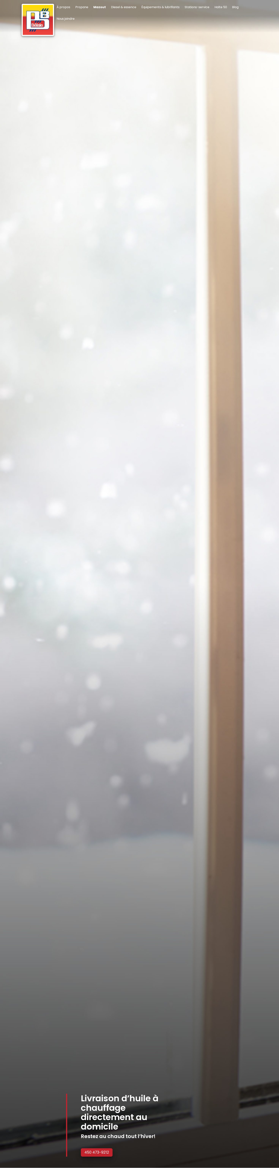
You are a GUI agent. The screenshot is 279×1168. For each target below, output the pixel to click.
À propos (63, 7)
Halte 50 (220, 7)
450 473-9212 (96, 1152)
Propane (81, 7)
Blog (235, 7)
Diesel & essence (123, 7)
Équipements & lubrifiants (160, 7)
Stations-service (197, 7)
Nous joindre (66, 19)
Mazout (99, 7)
